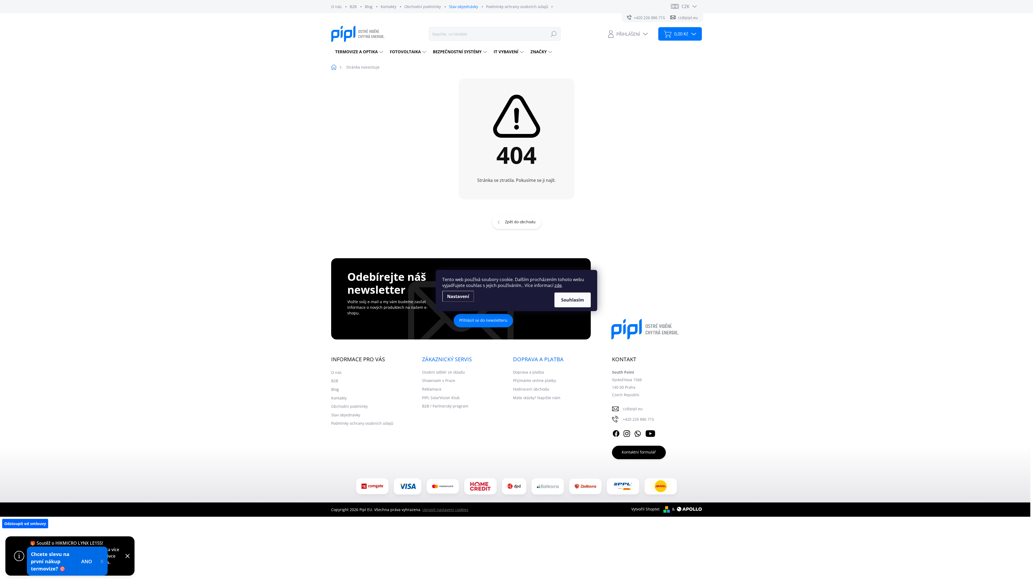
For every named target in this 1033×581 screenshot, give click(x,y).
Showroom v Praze (438, 380)
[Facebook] (616, 433)
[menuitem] (358, 52)
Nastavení (458, 296)
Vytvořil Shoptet (645, 509)
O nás (336, 6)
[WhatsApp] (638, 433)
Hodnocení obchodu (531, 389)
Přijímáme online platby (534, 380)
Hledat (554, 33)
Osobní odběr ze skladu (443, 372)
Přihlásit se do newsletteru (483, 320)
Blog (369, 6)
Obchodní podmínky (422, 6)
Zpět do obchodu (520, 221)
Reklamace (431, 389)
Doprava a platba (528, 372)
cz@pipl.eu (633, 408)
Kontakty (388, 6)
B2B (353, 6)
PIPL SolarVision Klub (441, 397)
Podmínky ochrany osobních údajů (517, 6)
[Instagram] (627, 433)
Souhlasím (572, 300)
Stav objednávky (463, 6)
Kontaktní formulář (639, 452)
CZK (685, 6)
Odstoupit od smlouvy (25, 523)
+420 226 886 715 (638, 419)
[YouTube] (650, 433)
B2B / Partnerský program (445, 406)
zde (558, 285)
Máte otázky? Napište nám (536, 397)
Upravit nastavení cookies (445, 509)
